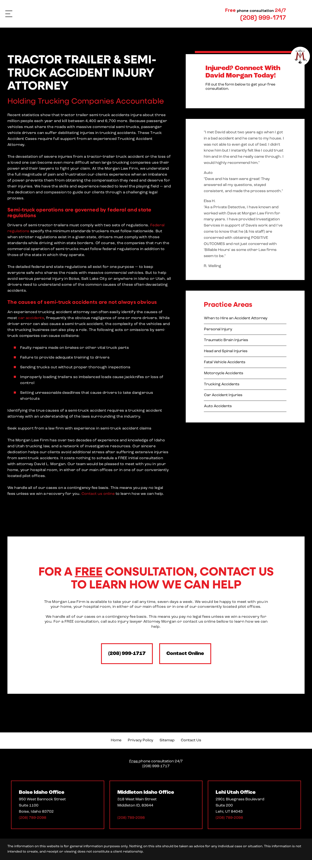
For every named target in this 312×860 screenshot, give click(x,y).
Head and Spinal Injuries (225, 351)
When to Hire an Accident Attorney (235, 318)
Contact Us (191, 740)
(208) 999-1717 (127, 653)
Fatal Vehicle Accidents (224, 362)
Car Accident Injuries (223, 395)
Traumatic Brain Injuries (226, 340)
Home (116, 740)
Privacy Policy (140, 740)
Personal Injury (218, 329)
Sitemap (167, 740)
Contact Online (185, 653)
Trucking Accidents (221, 384)
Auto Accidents (218, 406)
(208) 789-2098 (32, 818)
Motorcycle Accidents (223, 373)
